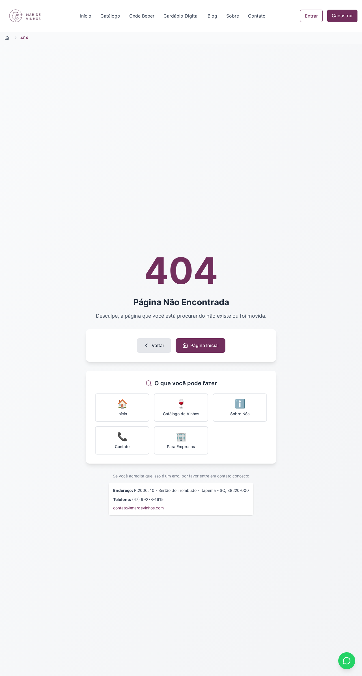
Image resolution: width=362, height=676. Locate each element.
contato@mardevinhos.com (138, 507)
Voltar (158, 345)
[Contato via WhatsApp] (346, 660)
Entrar (311, 16)
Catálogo (110, 16)
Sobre (232, 16)
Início (85, 16)
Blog (212, 16)
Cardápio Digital (181, 16)
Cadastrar (342, 15)
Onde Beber (141, 16)
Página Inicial (204, 345)
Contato (257, 16)
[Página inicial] (7, 38)
